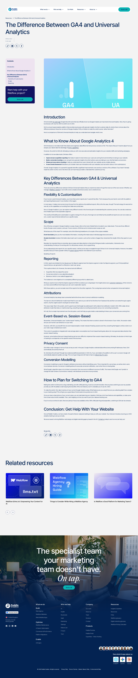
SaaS (62, 618)
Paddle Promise (90, 630)
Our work (88, 608)
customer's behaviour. (116, 283)
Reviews (88, 618)
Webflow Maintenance (42, 625)
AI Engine (38, 643)
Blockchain (64, 615)
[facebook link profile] (7, 626)
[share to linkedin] (12, 46)
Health (63, 612)
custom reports (74, 250)
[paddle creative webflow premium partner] (12, 612)
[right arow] (13, 512)
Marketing (64, 621)
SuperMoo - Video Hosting (93, 636)
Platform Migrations (41, 634)
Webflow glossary (116, 618)
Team (87, 615)
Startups (63, 624)
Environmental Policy (95, 669)
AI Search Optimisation (42, 628)
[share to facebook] (21, 46)
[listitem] (25, 488)
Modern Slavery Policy (83, 669)
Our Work (70, 9)
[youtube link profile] (15, 626)
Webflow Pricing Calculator (118, 624)
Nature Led (64, 627)
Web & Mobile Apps (41, 617)
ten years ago (56, 122)
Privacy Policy (64, 669)
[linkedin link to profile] (12, 626)
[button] (45, 9)
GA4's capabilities (73, 147)
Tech (62, 634)
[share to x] (17, 46)
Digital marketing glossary (118, 621)
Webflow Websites (41, 614)
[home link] (14, 9)
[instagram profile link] (10, 626)
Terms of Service (73, 669)
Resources (114, 612)
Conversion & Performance (44, 631)
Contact (88, 621)
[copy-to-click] (7, 46)
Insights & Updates (116, 608)
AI (61, 608)
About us (88, 612)
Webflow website (55, 190)
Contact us (101, 419)
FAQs (112, 615)
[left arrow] (7, 512)
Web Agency (39, 611)
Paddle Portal (89, 633)
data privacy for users (101, 355)
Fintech (63, 631)
